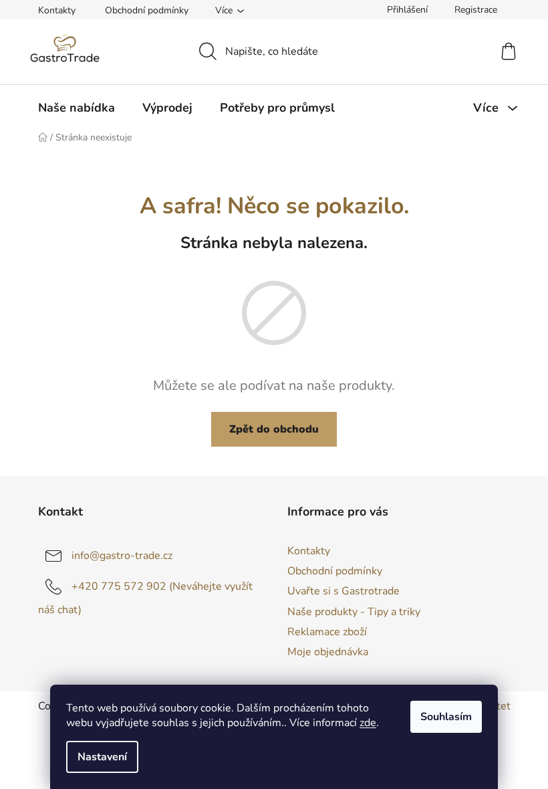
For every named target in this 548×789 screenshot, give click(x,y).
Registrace (475, 9)
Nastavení (102, 757)
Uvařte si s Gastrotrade (343, 591)
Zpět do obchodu (274, 429)
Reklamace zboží (327, 632)
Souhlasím (446, 716)
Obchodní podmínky (146, 10)
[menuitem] (76, 107)
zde (368, 722)
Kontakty (57, 10)
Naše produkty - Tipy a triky (353, 611)
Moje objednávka (327, 652)
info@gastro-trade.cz (122, 555)
